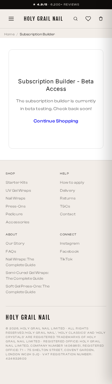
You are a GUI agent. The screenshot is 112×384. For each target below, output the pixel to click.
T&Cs (65, 206)
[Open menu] (11, 18)
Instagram (70, 243)
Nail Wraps (16, 198)
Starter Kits (17, 182)
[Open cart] (100, 18)
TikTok (66, 259)
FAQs (11, 251)
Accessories (18, 222)
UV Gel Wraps (18, 190)
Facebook (69, 251)
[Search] (75, 18)
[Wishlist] (88, 18)
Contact (68, 214)
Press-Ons (16, 206)
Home (9, 34)
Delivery (67, 190)
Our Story (15, 243)
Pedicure (14, 214)
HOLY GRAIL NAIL (43, 18)
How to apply (72, 182)
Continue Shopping (56, 121)
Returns (68, 198)
